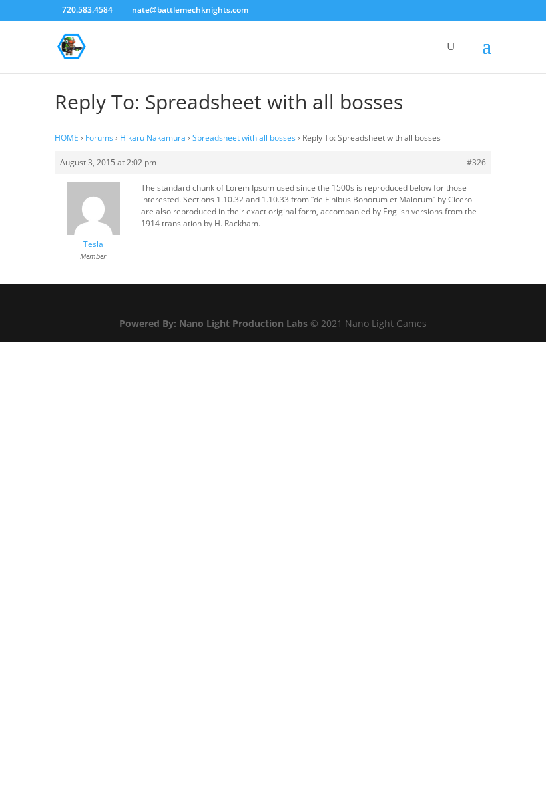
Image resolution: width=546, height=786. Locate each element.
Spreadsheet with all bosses (244, 137)
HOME (67, 137)
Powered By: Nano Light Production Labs (214, 323)
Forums (99, 137)
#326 (476, 162)
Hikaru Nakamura (153, 137)
